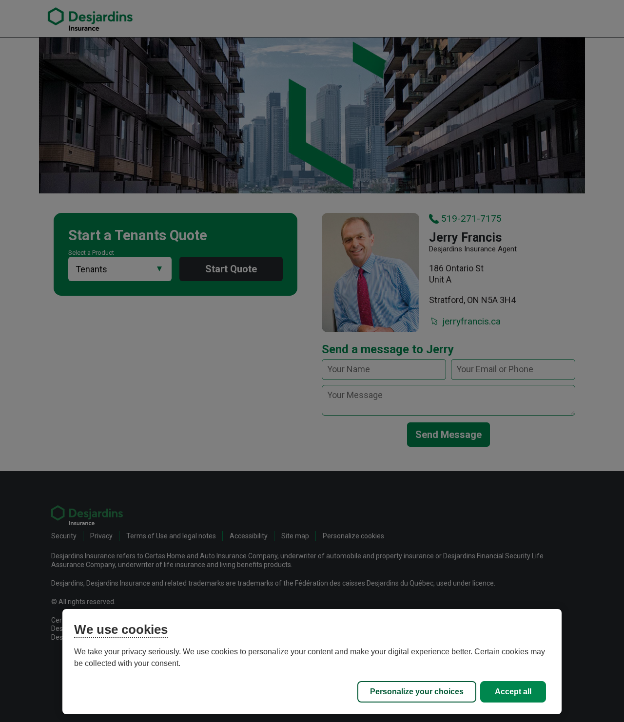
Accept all (513, 691)
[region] (312, 661)
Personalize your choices (417, 691)
